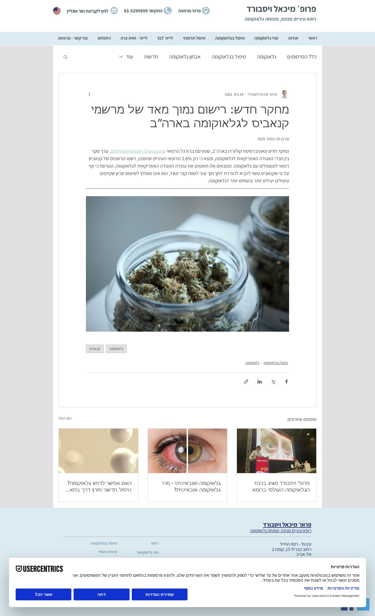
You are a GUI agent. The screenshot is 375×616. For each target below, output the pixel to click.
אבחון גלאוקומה (185, 56)
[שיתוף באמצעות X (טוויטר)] (273, 381)
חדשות (151, 56)
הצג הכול (65, 418)
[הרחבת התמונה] (187, 264)
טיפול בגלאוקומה (229, 56)
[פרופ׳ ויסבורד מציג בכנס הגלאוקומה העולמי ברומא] (276, 451)
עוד (129, 56)
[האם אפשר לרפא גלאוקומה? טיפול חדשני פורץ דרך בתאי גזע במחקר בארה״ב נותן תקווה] (98, 451)
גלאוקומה (266, 56)
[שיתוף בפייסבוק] (286, 381)
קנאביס (94, 348)
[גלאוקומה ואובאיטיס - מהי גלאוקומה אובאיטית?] (187, 451)
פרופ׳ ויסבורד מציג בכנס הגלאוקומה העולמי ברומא (281, 487)
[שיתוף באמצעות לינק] (246, 381)
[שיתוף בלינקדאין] (259, 381)
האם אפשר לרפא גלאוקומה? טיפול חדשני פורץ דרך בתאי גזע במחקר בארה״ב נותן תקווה (99, 487)
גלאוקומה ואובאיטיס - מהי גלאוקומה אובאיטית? (191, 487)
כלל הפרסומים (302, 56)
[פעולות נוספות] (89, 94)
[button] (65, 56)
